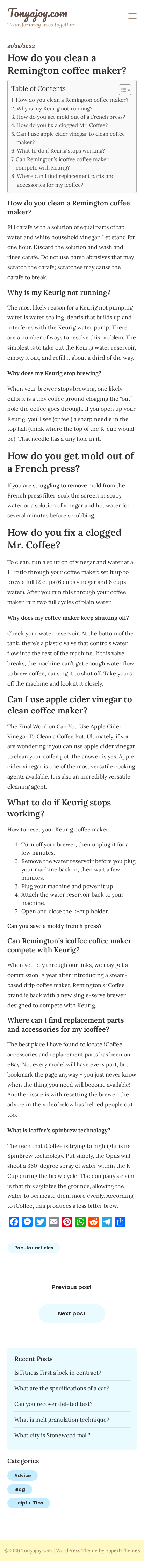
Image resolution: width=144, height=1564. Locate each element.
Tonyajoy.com (37, 12)
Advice (22, 1475)
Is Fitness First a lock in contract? (57, 1372)
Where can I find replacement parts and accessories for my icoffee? (66, 180)
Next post (72, 1313)
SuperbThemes (123, 1550)
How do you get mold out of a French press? (70, 117)
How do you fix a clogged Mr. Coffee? (62, 125)
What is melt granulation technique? (61, 1419)
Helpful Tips (28, 1503)
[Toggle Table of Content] (121, 90)
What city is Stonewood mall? (52, 1435)
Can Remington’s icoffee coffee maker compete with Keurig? (62, 163)
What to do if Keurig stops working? (61, 150)
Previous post (72, 1287)
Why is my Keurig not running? (54, 108)
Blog (19, 1489)
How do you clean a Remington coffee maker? (72, 99)
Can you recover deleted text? (53, 1403)
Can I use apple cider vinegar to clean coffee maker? (70, 138)
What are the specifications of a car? (61, 1388)
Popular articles (33, 1247)
